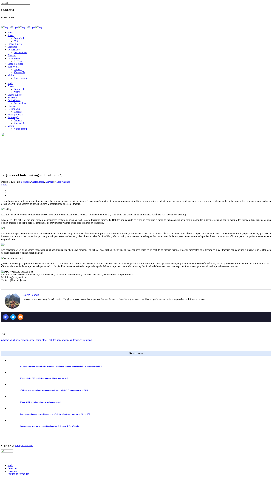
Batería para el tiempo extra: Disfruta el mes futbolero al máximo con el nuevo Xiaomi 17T (55, 414)
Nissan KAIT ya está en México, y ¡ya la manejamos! (40, 402)
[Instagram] (6, 317)
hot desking (54, 340)
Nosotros (12, 471)
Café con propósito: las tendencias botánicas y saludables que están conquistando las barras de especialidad (61, 366)
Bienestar (25, 181)
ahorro (16, 340)
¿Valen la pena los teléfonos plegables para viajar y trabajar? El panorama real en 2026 (54, 390)
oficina (65, 340)
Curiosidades (37, 181)
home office (42, 340)
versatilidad (86, 340)
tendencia (74, 340)
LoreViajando (63, 181)
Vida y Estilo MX (24, 445)
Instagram (7, 17)
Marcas (49, 181)
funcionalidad (27, 340)
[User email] (20, 317)
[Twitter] (13, 317)
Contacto (12, 468)
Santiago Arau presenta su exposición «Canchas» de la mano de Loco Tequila (49, 426)
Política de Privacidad (18, 473)
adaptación (6, 340)
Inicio (10, 465)
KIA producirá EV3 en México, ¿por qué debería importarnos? (44, 378)
